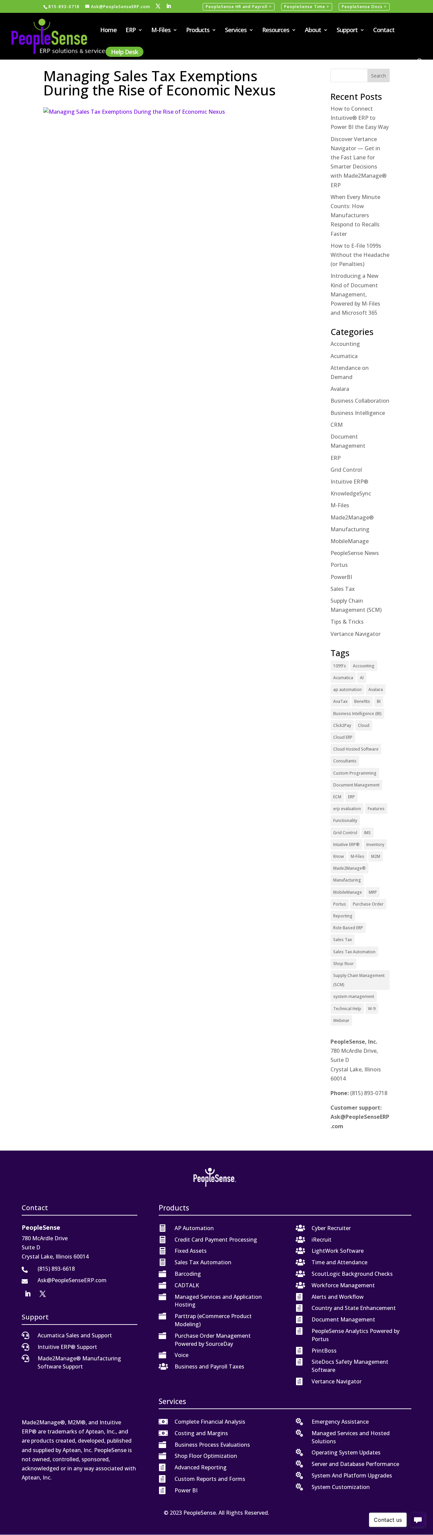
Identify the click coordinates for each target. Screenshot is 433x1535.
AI (362, 678)
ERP (131, 30)
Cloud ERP (342, 737)
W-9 (371, 1008)
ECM (337, 797)
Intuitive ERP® (349, 481)
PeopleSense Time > (306, 6)
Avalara (340, 389)
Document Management (356, 785)
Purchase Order (368, 904)
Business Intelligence (358, 413)
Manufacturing (350, 529)
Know (338, 856)
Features (376, 808)
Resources (275, 30)
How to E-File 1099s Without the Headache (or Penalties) (360, 255)
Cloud (363, 725)
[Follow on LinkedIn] (28, 1294)
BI (379, 701)
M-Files (160, 30)
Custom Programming (355, 773)
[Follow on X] (43, 1294)
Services (236, 30)
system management (353, 996)
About (313, 30)
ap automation (347, 689)
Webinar (341, 1020)
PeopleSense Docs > (364, 6)
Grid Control (346, 469)
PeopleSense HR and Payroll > (239, 6)
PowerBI (341, 577)
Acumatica (344, 356)
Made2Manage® (352, 517)
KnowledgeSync (351, 493)
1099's (339, 666)
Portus (339, 565)
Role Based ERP (348, 928)
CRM (337, 424)
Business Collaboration (360, 400)
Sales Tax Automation (354, 952)
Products (197, 30)
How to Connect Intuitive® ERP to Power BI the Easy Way (360, 118)
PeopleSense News (355, 553)
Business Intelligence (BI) (357, 713)
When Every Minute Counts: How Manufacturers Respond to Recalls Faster (355, 215)
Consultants (345, 761)
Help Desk (124, 52)
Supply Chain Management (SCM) (359, 980)
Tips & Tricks (347, 621)
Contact (383, 30)
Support (347, 30)
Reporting (342, 916)
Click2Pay (342, 725)
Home (108, 30)
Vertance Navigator (356, 634)
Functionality (345, 820)
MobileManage (350, 541)
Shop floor (343, 963)
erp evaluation (347, 808)
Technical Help (347, 1008)
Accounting (345, 344)
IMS (367, 833)
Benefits (362, 701)
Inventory (375, 844)
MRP (373, 892)
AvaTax (340, 701)
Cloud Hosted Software (356, 749)
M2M (375, 856)
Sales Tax (343, 589)
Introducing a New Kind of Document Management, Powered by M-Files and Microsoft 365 (355, 294)
